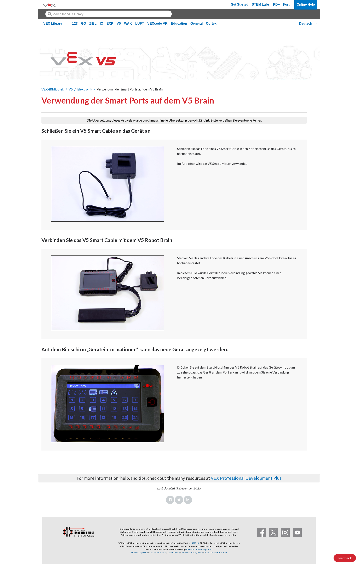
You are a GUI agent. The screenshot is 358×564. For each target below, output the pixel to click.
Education (179, 23)
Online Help (306, 4)
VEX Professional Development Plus (246, 478)
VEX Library (52, 23)
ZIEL (93, 23)
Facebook (170, 500)
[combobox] (108, 14)
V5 (119, 23)
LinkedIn (188, 500)
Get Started (239, 4)
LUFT (139, 23)
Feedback (345, 558)
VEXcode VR (157, 23)
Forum (288, 4)
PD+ (276, 4)
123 (75, 23)
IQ (101, 23)
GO (83, 23)
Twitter (179, 500)
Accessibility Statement (215, 552)
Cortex (211, 23)
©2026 (195, 543)
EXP (109, 23)
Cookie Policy (174, 552)
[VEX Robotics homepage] (49, 4)
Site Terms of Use (157, 552)
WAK (128, 23)
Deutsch (305, 23)
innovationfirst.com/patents (199, 549)
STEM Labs (261, 4)
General (196, 23)
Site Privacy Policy (139, 552)
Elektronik (84, 89)
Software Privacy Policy (192, 552)
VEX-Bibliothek (52, 89)
